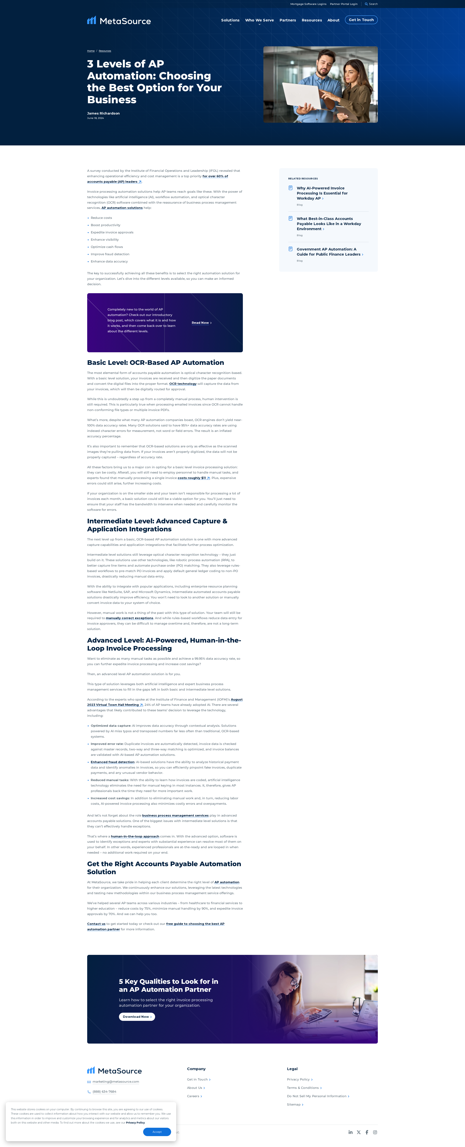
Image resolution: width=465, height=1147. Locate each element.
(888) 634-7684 (104, 1091)
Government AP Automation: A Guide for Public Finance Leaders (329, 251)
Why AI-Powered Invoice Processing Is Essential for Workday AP (322, 193)
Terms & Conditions (303, 1088)
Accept (157, 1132)
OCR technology (183, 384)
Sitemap (294, 1104)
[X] (358, 1132)
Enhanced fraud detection (112, 762)
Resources (105, 50)
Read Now (200, 322)
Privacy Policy (135, 1122)
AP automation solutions (122, 208)
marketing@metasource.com (116, 1081)
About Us (194, 1088)
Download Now (136, 1016)
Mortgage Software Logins (308, 4)
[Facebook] (367, 1132)
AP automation (227, 882)
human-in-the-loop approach (135, 836)
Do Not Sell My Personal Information (317, 1096)
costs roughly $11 (192, 478)
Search (373, 4)
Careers (193, 1096)
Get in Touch (197, 1079)
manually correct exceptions (129, 618)
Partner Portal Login (344, 4)
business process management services (175, 815)
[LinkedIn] (350, 1132)
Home (91, 50)
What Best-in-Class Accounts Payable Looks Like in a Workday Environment (329, 223)
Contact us (96, 924)
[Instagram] (375, 1132)
